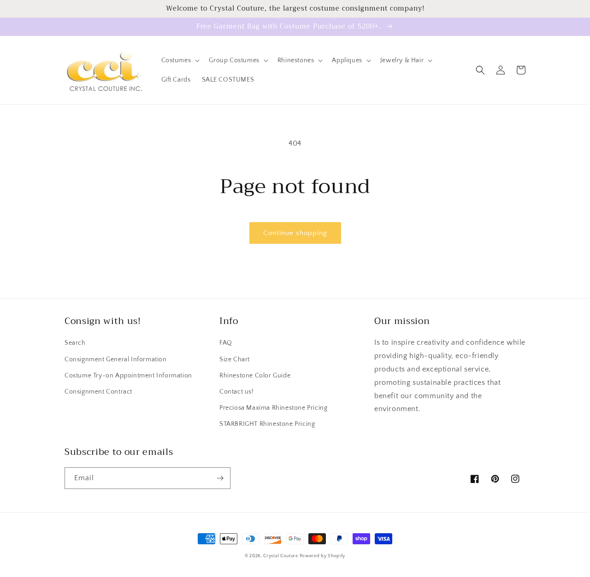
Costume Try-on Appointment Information (128, 375)
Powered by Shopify (323, 556)
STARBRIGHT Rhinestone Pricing (267, 424)
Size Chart (234, 359)
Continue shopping (295, 233)
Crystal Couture (281, 556)
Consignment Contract (98, 391)
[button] (180, 60)
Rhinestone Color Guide (254, 375)
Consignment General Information (116, 359)
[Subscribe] (220, 478)
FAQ (225, 343)
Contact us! (236, 391)
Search (75, 343)
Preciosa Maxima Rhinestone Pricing (273, 408)
